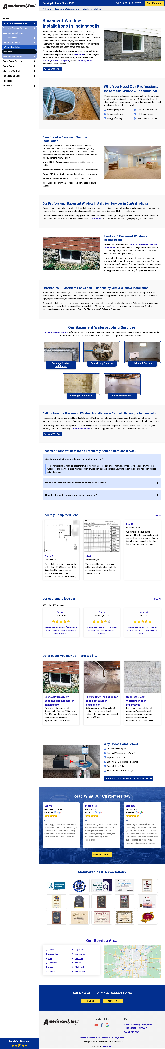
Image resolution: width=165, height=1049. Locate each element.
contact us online (81, 428)
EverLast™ (7, 52)
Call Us (90, 1001)
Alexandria (53, 954)
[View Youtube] (96, 1025)
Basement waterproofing (56, 332)
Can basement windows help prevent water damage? (74, 459)
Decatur (46, 60)
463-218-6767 (131, 3)
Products (7, 81)
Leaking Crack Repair (11, 42)
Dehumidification (10, 37)
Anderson (52, 963)
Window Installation (11, 47)
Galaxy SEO (107, 1046)
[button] (34, 23)
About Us (84, 1038)
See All (157, 515)
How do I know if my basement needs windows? (71, 495)
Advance (52, 949)
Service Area (94, 1038)
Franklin (55, 60)
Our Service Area (101, 940)
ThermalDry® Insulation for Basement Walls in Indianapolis (101, 700)
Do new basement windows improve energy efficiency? (75, 482)
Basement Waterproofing (67, 9)
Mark (88, 556)
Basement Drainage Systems (15, 28)
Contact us (96, 218)
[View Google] (107, 1025)
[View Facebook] (102, 1025)
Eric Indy (130, 805)
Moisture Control (11, 71)
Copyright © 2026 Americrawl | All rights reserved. (103, 1042)
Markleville (80, 967)
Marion (78, 963)
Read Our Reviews (19, 1041)
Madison (79, 958)
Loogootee (80, 954)
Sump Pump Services (13, 61)
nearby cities (85, 60)
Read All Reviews (102, 854)
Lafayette (64, 60)
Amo (50, 958)
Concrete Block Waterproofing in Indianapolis (136, 700)
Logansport (80, 949)
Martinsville (80, 971)
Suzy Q (48, 805)
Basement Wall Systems (13, 56)
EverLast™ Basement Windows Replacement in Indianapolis (59, 700)
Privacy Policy (118, 1038)
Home (47, 9)
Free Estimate (154, 3)
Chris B (49, 556)
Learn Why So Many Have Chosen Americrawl (128, 778)
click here (79, 54)
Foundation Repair (11, 76)
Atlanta (51, 971)
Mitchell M (91, 805)
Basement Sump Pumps (13, 33)
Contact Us (113, 1001)
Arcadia (51, 967)
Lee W (129, 524)
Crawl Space (9, 66)
